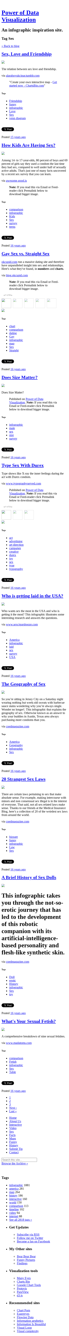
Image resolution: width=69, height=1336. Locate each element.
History (13, 984)
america (14, 1188)
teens (12, 226)
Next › (13, 1107)
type (11, 565)
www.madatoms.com (19, 1042)
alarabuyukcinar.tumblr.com (22, 75)
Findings (22, 1263)
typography (16, 569)
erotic (12, 980)
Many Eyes (24, 1278)
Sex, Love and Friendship (27, 53)
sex (11, 431)
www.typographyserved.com (23, 483)
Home (13, 1117)
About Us (15, 1121)
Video (12, 1128)
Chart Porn (23, 1310)
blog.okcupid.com (17, 275)
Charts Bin (23, 1281)
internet (13, 1216)
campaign (15, 548)
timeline (14, 1209)
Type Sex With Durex (23, 465)
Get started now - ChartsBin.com (33, 83)
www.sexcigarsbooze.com (22, 624)
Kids (12, 216)
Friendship (15, 101)
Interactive (15, 1124)
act (11, 537)
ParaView (23, 1292)
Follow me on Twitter (30, 1238)
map (11, 343)
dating (13, 333)
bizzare (13, 836)
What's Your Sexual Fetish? (29, 1021)
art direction (16, 544)
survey (13, 223)
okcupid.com (9, 261)
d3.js (20, 1295)
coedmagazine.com (17, 726)
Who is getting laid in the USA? (32, 595)
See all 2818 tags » (20, 1219)
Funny (13, 1142)
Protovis (22, 1288)
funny (12, 104)
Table (12, 1072)
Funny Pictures (26, 1259)
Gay (11, 336)
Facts (12, 1135)
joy (11, 558)
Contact (14, 1152)
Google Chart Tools (29, 1285)
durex (12, 555)
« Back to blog (10, 46)
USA (12, 657)
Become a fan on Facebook (33, 1241)
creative (14, 551)
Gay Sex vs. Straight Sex (25, 253)
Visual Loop (24, 1327)
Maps (12, 1138)
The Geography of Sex (23, 684)
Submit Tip (16, 1148)
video (12, 1212)
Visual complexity (28, 1331)
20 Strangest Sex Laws (23, 779)
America (14, 639)
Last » (13, 1111)
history (13, 1195)
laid (11, 646)
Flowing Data (25, 1317)
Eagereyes (23, 1313)
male (12, 428)
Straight (14, 350)
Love (12, 111)
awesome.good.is (16, 180)
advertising (15, 541)
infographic (16, 107)
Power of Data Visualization (20, 16)
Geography (16, 745)
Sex (11, 114)
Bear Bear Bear (26, 1256)
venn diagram (17, 118)
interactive (15, 1199)
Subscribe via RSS (28, 1234)
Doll (12, 977)
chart (12, 326)
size (11, 435)
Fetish (12, 1061)
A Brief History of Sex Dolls (29, 877)
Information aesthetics (30, 1320)
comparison (16, 209)
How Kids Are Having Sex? (28, 145)
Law (12, 847)
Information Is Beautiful (31, 1324)
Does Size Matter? (20, 377)
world (12, 1202)
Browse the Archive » (15, 1163)
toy (11, 994)
